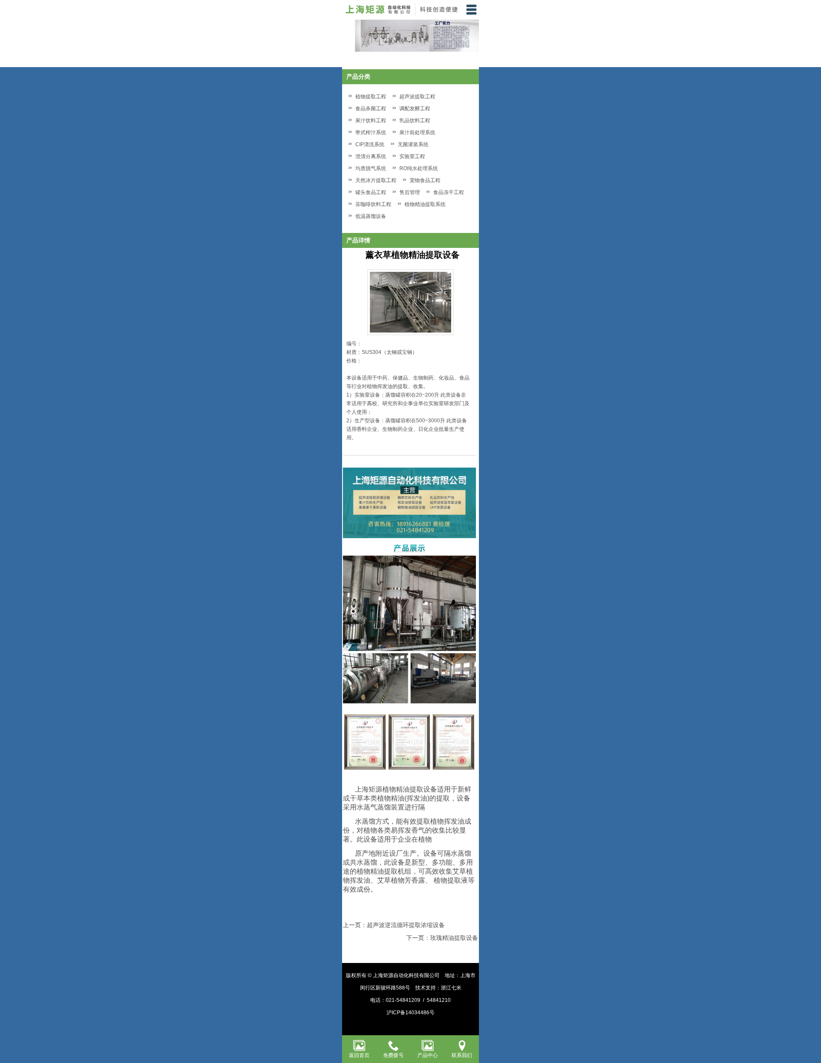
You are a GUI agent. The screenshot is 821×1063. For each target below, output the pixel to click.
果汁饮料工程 (370, 121)
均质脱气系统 (370, 168)
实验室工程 (412, 156)
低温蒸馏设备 (370, 216)
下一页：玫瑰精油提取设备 (442, 937)
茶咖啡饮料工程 (373, 204)
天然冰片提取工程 (375, 180)
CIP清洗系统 (369, 144)
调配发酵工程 (414, 109)
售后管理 (409, 192)
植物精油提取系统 (425, 204)
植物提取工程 (370, 97)
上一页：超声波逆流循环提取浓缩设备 (394, 925)
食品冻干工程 (448, 192)
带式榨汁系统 (370, 132)
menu (471, 9)
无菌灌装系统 (413, 144)
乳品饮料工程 (414, 121)
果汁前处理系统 (417, 132)
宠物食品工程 (425, 180)
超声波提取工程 (417, 97)
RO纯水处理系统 (418, 168)
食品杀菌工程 (370, 109)
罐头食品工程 (370, 192)
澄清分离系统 (370, 156)
